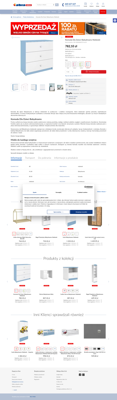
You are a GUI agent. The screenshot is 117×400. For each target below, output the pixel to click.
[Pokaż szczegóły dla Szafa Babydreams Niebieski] (46, 216)
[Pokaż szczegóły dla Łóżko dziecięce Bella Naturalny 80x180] (94, 216)
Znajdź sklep (59, 374)
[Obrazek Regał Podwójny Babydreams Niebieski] (22, 216)
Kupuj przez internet (17, 379)
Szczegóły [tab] (58, 192)
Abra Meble (33, 396)
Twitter (83, 374)
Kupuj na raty (60, 384)
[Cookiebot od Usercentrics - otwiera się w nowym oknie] (86, 187)
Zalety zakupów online (17, 384)
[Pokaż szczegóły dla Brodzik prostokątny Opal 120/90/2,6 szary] (70, 331)
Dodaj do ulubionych (62, 37)
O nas (13, 374)
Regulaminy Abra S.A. (62, 379)
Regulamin (36, 379)
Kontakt (58, 377)
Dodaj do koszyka (94, 71)
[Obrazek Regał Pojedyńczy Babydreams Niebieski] (70, 273)
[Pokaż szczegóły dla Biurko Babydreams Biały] (22, 273)
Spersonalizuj (57, 212)
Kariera (58, 386)
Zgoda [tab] (34, 192)
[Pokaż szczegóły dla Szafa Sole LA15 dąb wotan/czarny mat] (70, 216)
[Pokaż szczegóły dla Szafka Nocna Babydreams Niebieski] (46, 273)
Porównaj (17, 37)
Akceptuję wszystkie (81, 212)
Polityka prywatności (39, 374)
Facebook (80, 374)
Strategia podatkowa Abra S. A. (64, 389)
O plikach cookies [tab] (82, 192)
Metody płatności (16, 386)
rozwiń (15, 390)
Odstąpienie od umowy (17, 381)
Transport (14, 377)
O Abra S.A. (59, 381)
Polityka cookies (38, 377)
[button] (115, 20)
